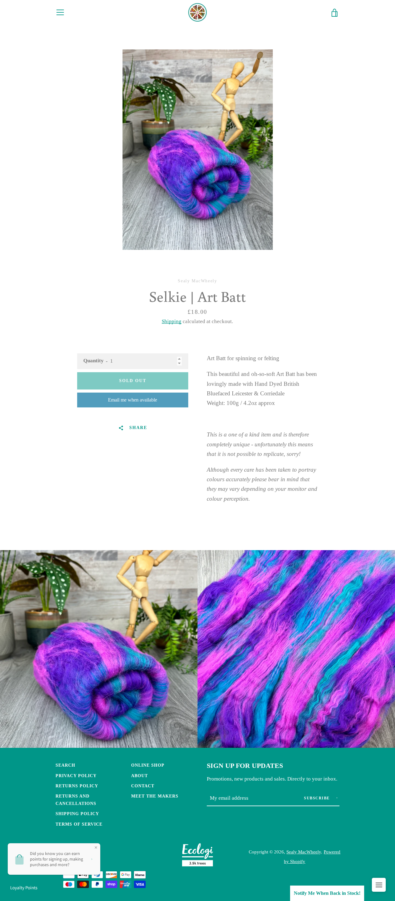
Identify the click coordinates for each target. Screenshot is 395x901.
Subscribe (317, 798)
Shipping (171, 321)
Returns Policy (77, 785)
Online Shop (147, 765)
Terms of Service (79, 824)
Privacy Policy (76, 775)
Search (65, 765)
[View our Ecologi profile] (197, 856)
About (139, 775)
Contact (142, 785)
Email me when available (132, 399)
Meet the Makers (154, 796)
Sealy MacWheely (303, 851)
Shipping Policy (77, 813)
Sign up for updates (245, 765)
